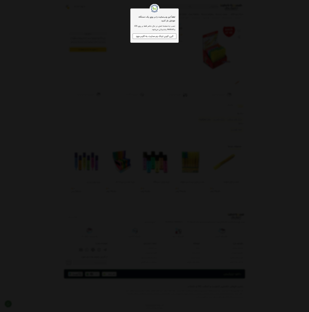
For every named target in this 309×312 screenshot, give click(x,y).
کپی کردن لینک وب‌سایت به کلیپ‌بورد (154, 36)
